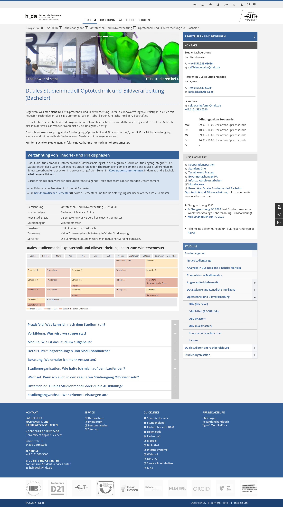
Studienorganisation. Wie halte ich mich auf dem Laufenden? (76, 368)
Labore (193, 340)
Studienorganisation (197, 355)
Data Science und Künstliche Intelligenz (211, 289)
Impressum (95, 422)
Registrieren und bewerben (205, 36)
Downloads (154, 431)
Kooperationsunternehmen (126, 170)
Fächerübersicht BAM (160, 427)
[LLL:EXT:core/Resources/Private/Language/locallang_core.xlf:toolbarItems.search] (234, 4)
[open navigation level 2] (86, 28)
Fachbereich (126, 20)
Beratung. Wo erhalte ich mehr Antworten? (62, 359)
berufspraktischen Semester (52, 193)
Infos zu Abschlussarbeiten (205, 180)
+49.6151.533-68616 (200, 63)
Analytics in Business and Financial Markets (214, 268)
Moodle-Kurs (196, 184)
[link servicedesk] (241, 4)
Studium (90, 20)
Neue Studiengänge (199, 260)
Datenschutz (96, 418)
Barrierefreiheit (219, 503)
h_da (150, 468)
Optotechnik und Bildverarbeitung (111, 28)
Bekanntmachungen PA (203, 176)
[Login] (202, 4)
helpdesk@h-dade (40, 467)
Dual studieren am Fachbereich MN (207, 347)
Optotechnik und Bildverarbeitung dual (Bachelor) (168, 28)
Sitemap (93, 429)
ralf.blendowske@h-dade (204, 67)
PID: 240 (52, 503)
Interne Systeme (157, 450)
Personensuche (97, 425)
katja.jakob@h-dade (201, 92)
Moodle (152, 441)
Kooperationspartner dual (205, 333)
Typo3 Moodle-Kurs (214, 425)
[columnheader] (192, 119)
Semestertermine (158, 418)
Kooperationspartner (201, 164)
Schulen (144, 20)
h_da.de (40, 503)
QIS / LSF (152, 459)
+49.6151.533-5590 (196, 109)
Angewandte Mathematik (202, 282)
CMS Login (209, 418)
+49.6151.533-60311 (200, 88)
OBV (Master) (197, 318)
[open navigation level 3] (134, 28)
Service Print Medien (160, 463)
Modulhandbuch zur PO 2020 (206, 217)
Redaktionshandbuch (215, 421)
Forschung (107, 20)
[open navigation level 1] (60, 28)
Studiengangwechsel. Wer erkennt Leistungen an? (68, 394)
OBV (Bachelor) (198, 304)
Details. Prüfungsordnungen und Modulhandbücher (69, 351)
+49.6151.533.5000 (37, 454)
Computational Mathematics (204, 275)
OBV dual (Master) (200, 326)
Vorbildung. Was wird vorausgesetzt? (57, 333)
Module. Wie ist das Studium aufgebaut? (60, 342)
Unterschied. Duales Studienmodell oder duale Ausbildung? (75, 386)
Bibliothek (153, 445)
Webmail (152, 454)
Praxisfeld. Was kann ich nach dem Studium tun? (66, 324)
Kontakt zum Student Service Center (48, 464)
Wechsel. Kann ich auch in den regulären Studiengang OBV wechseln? (83, 377)
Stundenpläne (197, 168)
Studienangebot (74, 28)
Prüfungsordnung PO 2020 (204, 209)
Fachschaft (154, 436)
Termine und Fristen (201, 172)
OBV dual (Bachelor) (203, 311)
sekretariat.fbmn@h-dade (204, 105)
